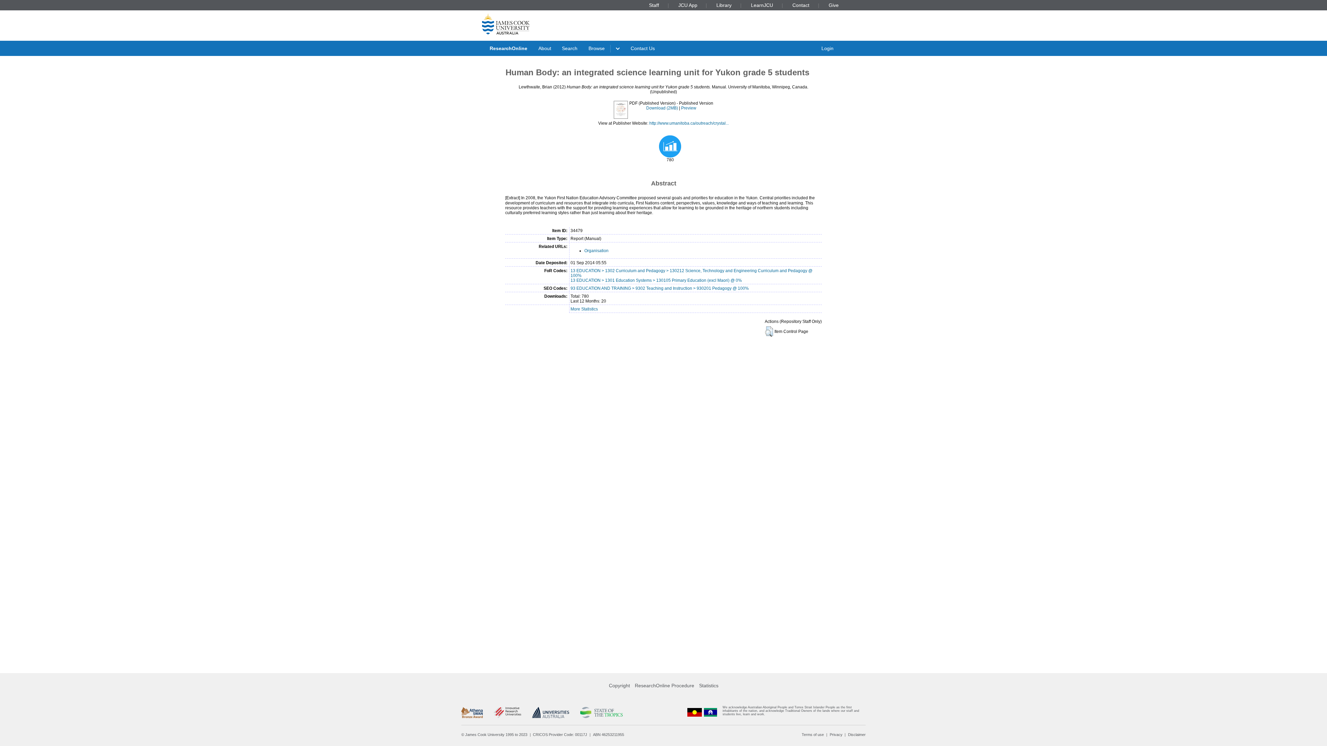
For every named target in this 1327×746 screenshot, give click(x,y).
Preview (688, 108)
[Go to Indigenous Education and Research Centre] (694, 712)
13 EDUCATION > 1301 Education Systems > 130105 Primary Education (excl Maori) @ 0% (656, 280)
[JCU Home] (506, 24)
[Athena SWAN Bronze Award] (472, 712)
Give (834, 5)
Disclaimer (857, 735)
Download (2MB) (662, 108)
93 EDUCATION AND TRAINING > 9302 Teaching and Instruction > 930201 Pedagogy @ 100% (660, 288)
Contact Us (643, 48)
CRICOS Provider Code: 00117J (560, 735)
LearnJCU (762, 5)
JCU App (687, 5)
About (544, 48)
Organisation (596, 250)
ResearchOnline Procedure (664, 685)
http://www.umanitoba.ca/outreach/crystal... (689, 123)
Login (827, 48)
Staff (654, 5)
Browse (597, 48)
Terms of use (813, 735)
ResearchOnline (508, 48)
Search (569, 48)
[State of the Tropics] (601, 712)
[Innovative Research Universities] (507, 712)
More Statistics (584, 309)
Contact (800, 5)
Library (724, 5)
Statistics (708, 685)
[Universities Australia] (550, 712)
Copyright (619, 685)
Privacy (836, 735)
